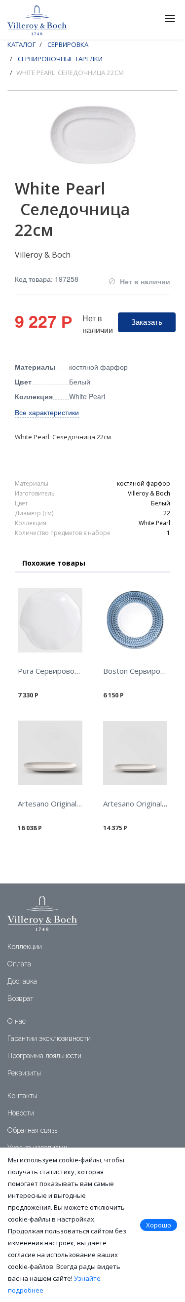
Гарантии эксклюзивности (49, 1038)
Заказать (146, 321)
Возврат (20, 998)
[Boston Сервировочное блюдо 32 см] (135, 620)
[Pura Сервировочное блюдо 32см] (50, 620)
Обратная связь (32, 1130)
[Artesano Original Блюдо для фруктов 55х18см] (50, 753)
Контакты (22, 1096)
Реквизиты (24, 1073)
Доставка (22, 981)
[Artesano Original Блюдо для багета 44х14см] (135, 753)
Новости (20, 1113)
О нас (16, 1021)
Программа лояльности (44, 1056)
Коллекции (24, 947)
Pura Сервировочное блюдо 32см (77, 671)
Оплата (19, 964)
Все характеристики (47, 412)
